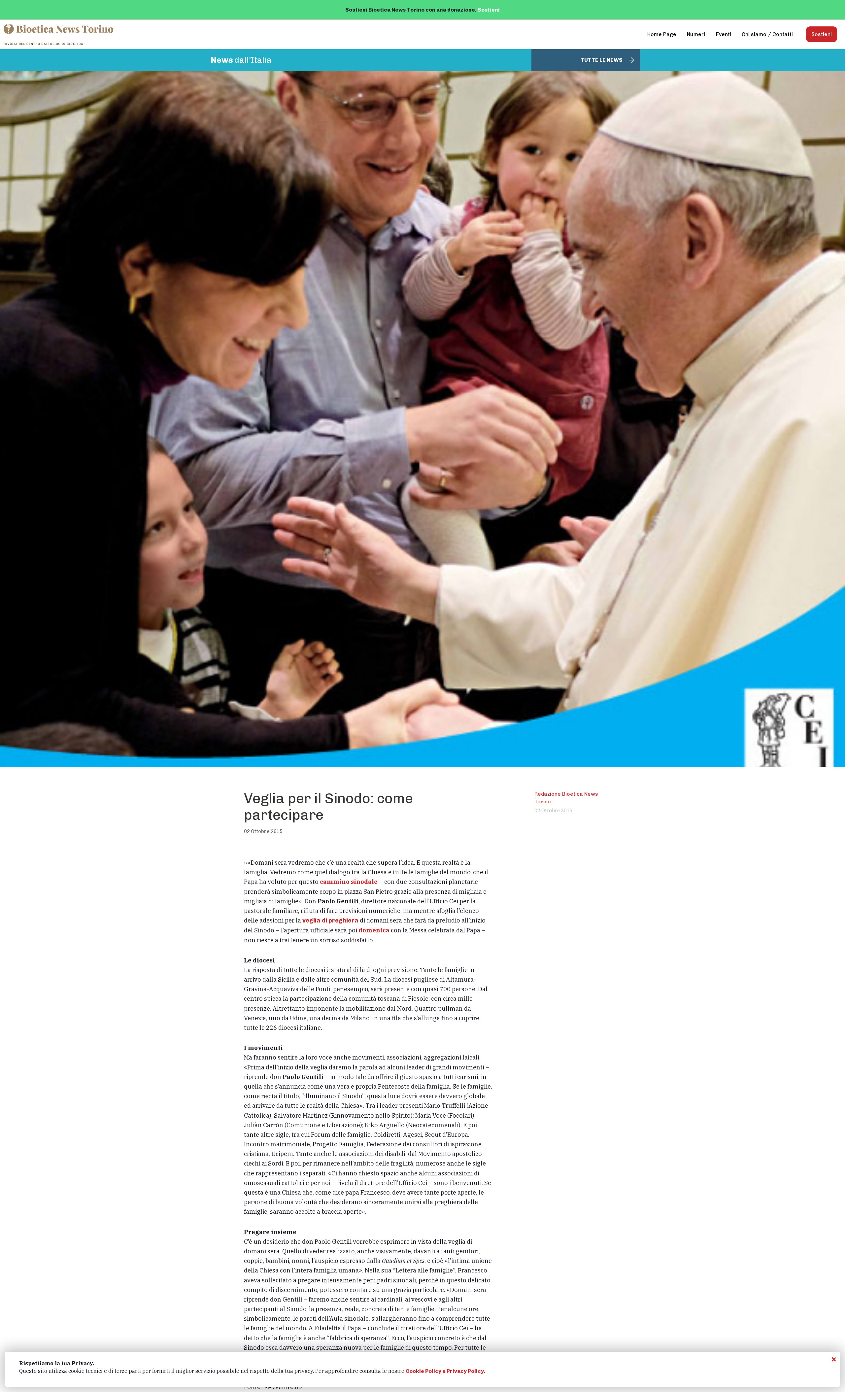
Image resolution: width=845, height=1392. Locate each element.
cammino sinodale (349, 882)
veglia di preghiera (330, 920)
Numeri (696, 34)
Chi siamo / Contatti (767, 34)
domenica (373, 930)
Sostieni (489, 10)
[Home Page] (59, 34)
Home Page (661, 34)
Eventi (723, 34)
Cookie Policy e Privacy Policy (445, 1371)
